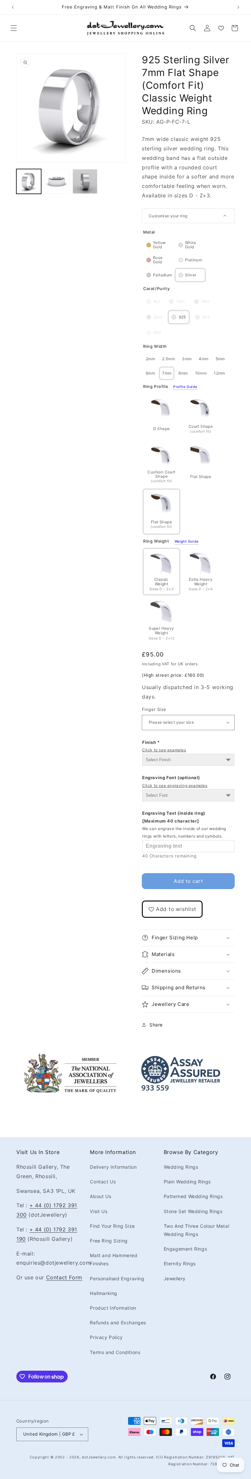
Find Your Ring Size (112, 1226)
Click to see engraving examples (175, 785)
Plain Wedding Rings (187, 1181)
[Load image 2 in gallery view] (56, 181)
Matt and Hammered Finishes (113, 1259)
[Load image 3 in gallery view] (85, 181)
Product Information (113, 1308)
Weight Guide (187, 542)
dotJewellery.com (99, 1457)
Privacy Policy (106, 1337)
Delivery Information (113, 1167)
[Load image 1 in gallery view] (28, 181)
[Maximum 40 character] (184, 824)
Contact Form (64, 1277)
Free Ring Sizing (109, 1240)
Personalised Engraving (117, 1278)
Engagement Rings (185, 1249)
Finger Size (154, 709)
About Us (100, 1196)
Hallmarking (103, 1293)
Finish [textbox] (164, 746)
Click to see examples (164, 749)
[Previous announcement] (13, 7)
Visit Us (98, 1211)
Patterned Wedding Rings (193, 1196)
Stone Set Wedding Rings (193, 1211)
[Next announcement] (238, 7)
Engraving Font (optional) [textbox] (175, 781)
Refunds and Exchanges (118, 1322)
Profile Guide (185, 387)
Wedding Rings (181, 1167)
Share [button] (156, 1024)
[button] (14, 28)
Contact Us (103, 1181)
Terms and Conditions (115, 1352)
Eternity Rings (180, 1263)
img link (70, 1057)
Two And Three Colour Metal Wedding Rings (196, 1230)
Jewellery (175, 1278)
